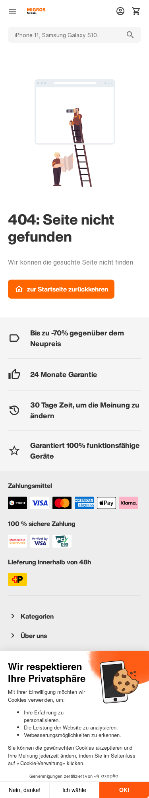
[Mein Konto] (120, 11)
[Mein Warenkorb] (136, 11)
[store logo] (36, 11)
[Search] (130, 35)
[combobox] (63, 34)
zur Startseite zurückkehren (67, 289)
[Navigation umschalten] (12, 11)
